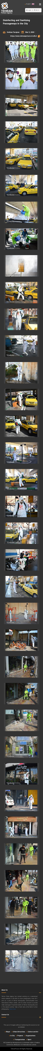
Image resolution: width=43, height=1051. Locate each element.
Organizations (30, 1036)
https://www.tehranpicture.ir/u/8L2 (23, 36)
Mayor (8, 1032)
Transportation (20, 1040)
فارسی (21, 6)
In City (12, 1036)
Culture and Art (33, 1032)
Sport (29, 1040)
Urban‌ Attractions (19, 1032)
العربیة (16, 6)
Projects (20, 1036)
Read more (13, 1009)
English (28, 4)
